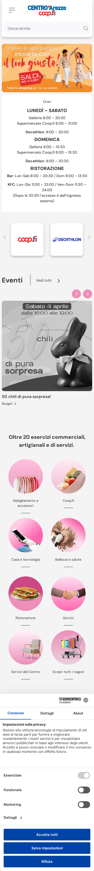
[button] (9, 65)
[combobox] (42, 28)
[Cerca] (85, 28)
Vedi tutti (44, 280)
